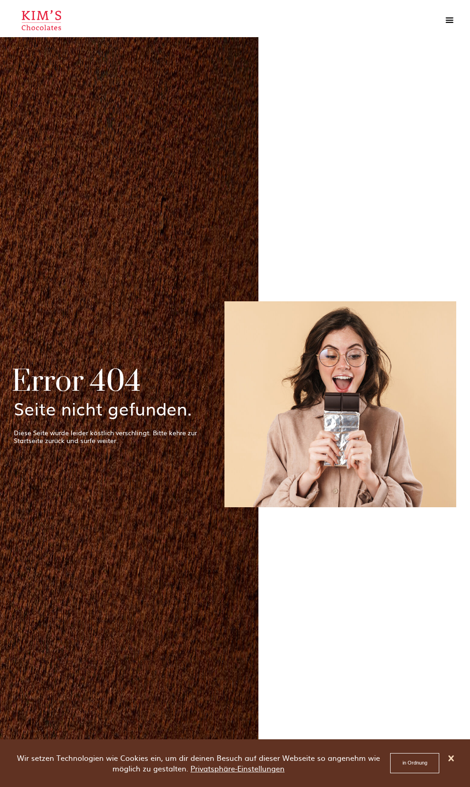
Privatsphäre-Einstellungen (237, 768)
